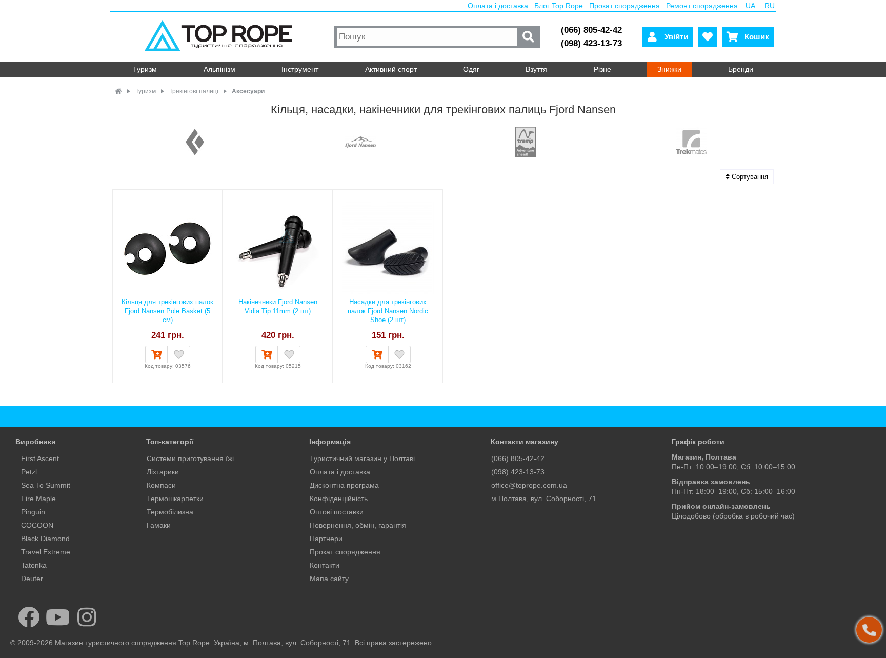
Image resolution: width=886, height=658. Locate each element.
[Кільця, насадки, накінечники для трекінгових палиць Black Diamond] (194, 143)
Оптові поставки (337, 512)
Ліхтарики (163, 472)
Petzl (29, 472)
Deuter (32, 578)
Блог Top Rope (558, 6)
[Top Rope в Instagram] (86, 617)
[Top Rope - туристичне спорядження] (221, 36)
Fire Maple (38, 498)
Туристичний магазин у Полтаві (362, 458)
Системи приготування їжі (190, 458)
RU (769, 6)
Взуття (536, 69)
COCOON (37, 525)
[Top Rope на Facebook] (29, 617)
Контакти (324, 565)
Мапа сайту (329, 578)
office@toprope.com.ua (529, 485)
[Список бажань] (707, 37)
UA (750, 6)
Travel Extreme (45, 552)
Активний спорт (391, 69)
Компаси (161, 485)
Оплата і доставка (498, 6)
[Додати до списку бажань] (179, 354)
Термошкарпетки (175, 498)
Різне (602, 69)
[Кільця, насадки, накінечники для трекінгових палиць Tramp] (525, 143)
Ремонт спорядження (702, 6)
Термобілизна (170, 512)
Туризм (145, 69)
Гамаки (159, 525)
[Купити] (156, 354)
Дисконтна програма (344, 485)
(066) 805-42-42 (591, 30)
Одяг (471, 69)
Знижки (669, 69)
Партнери (326, 538)
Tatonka (34, 565)
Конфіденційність (339, 498)
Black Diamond (45, 538)
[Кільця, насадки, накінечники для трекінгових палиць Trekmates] (691, 143)
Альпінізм (219, 69)
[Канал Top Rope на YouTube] (58, 617)
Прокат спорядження (624, 6)
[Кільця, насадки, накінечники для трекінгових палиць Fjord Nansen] (360, 143)
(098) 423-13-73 (591, 43)
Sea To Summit (45, 485)
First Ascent (40, 458)
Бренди (740, 69)
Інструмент (299, 69)
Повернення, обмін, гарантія (358, 525)
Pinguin (33, 512)
